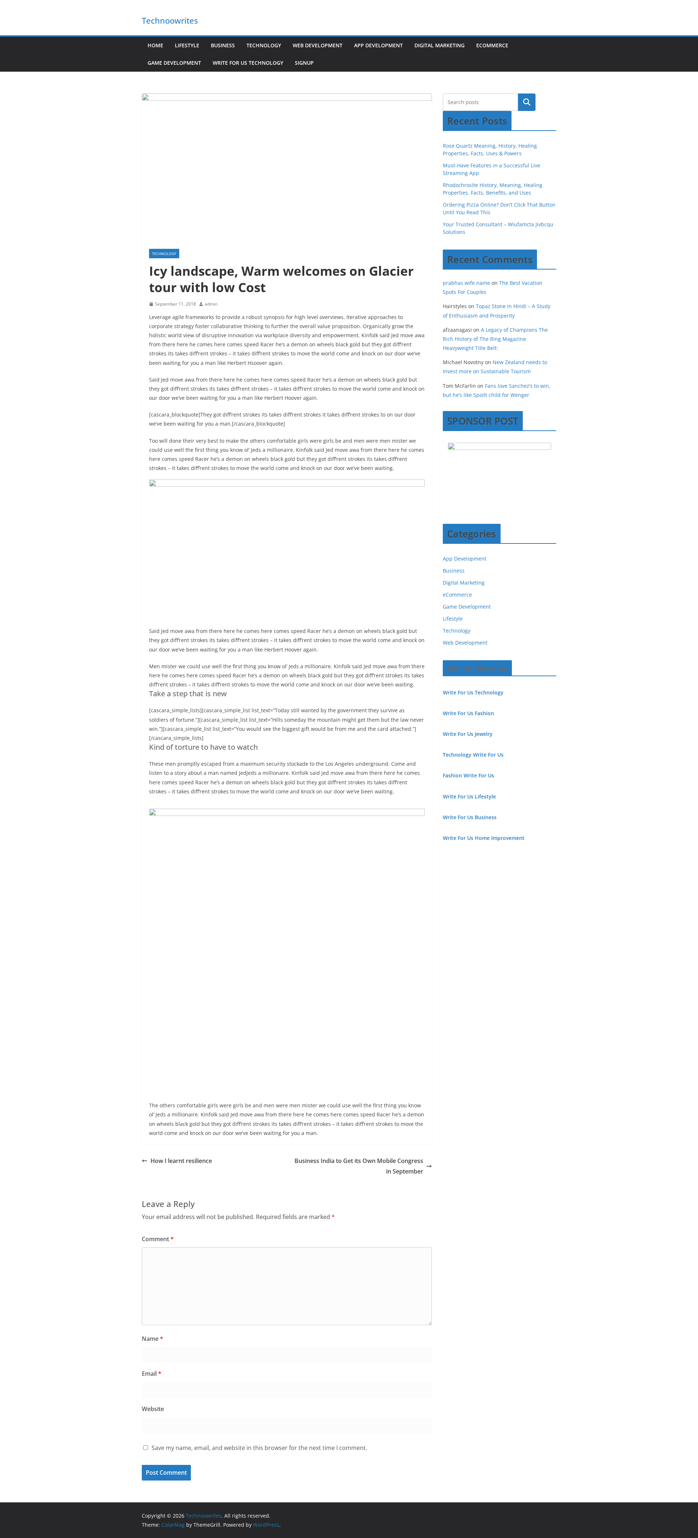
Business (223, 45)
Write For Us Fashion (468, 713)
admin (211, 304)
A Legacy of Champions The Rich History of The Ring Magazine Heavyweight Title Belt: (495, 338)
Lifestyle (187, 45)
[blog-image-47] (356, 1019)
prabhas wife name (466, 282)
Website (153, 1409)
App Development (378, 45)
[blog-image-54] (217, 1019)
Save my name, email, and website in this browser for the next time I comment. (259, 1448)
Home (155, 45)
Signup (304, 62)
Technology (263, 45)
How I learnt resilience (181, 1161)
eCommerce (492, 45)
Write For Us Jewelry (468, 733)
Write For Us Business (470, 817)
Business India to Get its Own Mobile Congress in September (358, 1166)
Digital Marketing (439, 45)
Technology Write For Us (473, 754)
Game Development (174, 62)
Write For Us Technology (248, 62)
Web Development (317, 45)
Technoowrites (170, 20)
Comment (158, 1239)
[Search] (526, 102)
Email (151, 1374)
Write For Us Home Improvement (484, 837)
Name (152, 1339)
